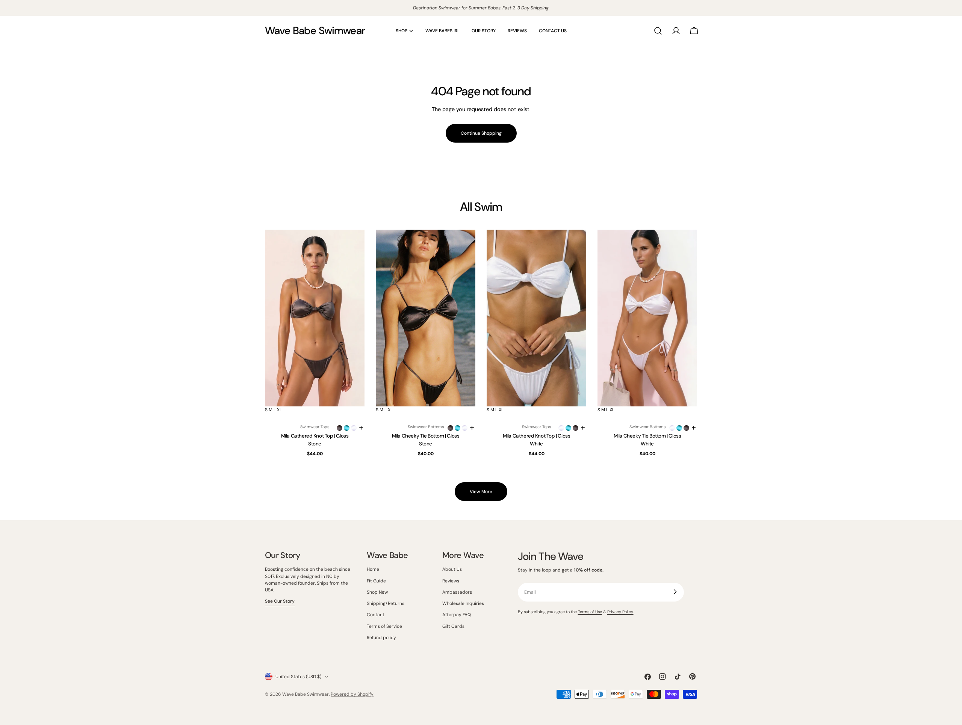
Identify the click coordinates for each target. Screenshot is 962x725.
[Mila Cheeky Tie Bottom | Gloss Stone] (425, 318)
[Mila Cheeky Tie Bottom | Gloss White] (647, 318)
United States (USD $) (298, 677)
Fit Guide (376, 581)
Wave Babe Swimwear (315, 31)
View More (481, 492)
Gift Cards (453, 626)
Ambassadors (457, 592)
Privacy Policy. (620, 611)
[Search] (658, 30)
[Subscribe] (675, 592)
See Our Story (280, 601)
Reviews (450, 581)
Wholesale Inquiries (463, 603)
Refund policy (381, 637)
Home (373, 569)
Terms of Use (590, 611)
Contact (375, 615)
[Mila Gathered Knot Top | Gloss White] (536, 318)
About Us (452, 569)
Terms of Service (384, 626)
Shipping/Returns (385, 603)
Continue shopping (481, 133)
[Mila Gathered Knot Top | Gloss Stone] (315, 318)
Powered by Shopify (352, 694)
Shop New (377, 592)
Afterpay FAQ (456, 615)
